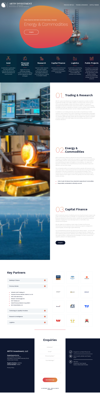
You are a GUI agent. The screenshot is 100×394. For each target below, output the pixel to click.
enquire (31, 32)
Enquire (60, 243)
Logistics (11, 322)
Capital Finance (94, 5)
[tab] (27, 280)
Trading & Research (82, 5)
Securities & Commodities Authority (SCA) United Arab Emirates (18, 359)
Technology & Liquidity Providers (18, 310)
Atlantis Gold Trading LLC (18, 292)
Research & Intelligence (16, 316)
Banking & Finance (14, 280)
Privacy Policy (10, 367)
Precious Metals (69, 5)
